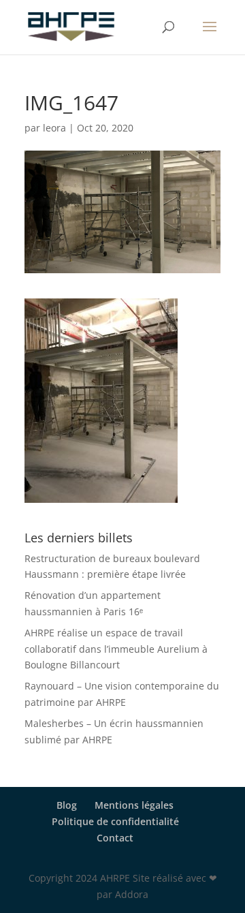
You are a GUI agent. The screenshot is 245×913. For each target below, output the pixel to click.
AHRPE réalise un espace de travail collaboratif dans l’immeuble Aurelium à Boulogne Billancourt (116, 649)
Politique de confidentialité (115, 821)
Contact (115, 837)
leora (54, 127)
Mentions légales (134, 805)
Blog (66, 805)
